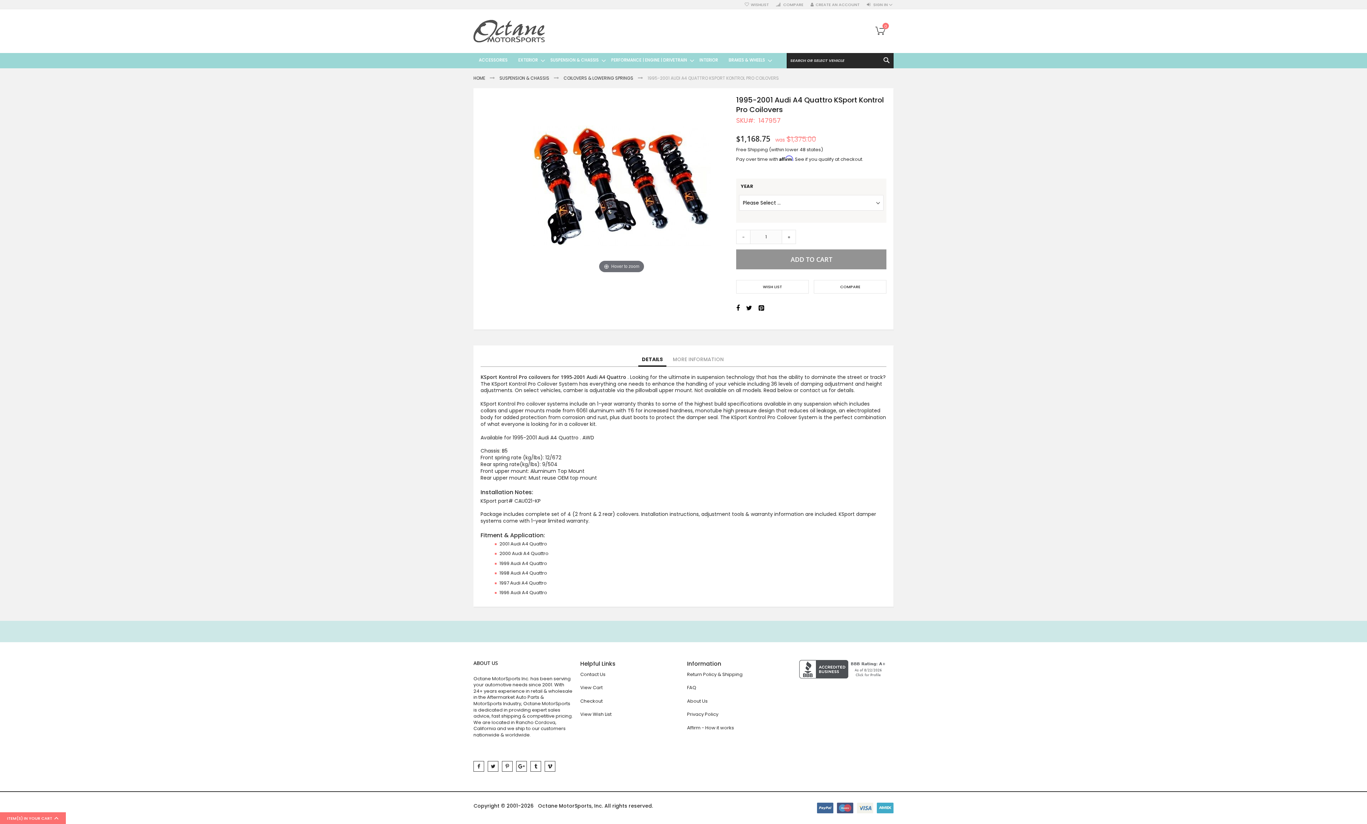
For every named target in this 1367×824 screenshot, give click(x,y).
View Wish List (596, 714)
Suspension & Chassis (524, 78)
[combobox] (840, 60)
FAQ (691, 687)
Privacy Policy (702, 714)
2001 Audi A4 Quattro (523, 543)
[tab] (652, 360)
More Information (698, 359)
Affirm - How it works (710, 727)
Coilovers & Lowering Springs (598, 78)
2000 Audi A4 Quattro (524, 553)
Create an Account (838, 4)
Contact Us (593, 674)
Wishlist (760, 4)
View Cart (591, 687)
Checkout (591, 701)
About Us (697, 701)
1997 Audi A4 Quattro (523, 583)
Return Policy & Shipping (715, 674)
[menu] (622, 60)
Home (479, 78)
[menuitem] (493, 60)
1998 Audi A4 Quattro (523, 573)
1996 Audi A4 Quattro (523, 592)
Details (652, 359)
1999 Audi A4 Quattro (523, 563)
